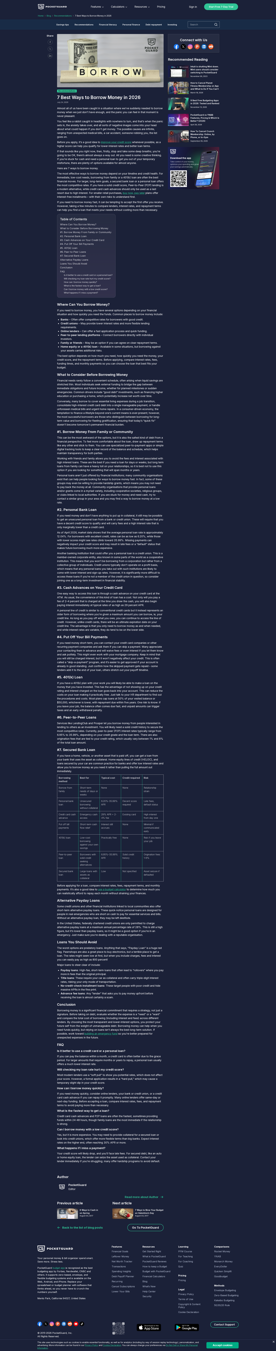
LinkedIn (64, 1324)
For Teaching (185, 1256)
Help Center (149, 1291)
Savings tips (62, 24)
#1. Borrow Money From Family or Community (85, 232)
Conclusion (66, 267)
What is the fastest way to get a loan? (82, 285)
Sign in (193, 6)
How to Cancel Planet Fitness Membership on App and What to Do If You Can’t (204, 86)
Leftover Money (120, 1256)
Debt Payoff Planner (123, 1276)
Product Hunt (57, 1324)
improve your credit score (116, 142)
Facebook (50, 42)
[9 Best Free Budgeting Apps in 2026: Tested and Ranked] (178, 104)
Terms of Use (185, 1299)
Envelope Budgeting (225, 1290)
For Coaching (185, 1261)
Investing (172, 24)
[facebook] (176, 46)
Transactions (119, 1266)
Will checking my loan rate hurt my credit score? (87, 278)
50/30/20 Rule (222, 1305)
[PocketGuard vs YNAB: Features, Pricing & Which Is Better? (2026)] (178, 120)
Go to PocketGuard (145, 1227)
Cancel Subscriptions (123, 1286)
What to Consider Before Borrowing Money (84, 228)
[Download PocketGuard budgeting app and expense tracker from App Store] (149, 1329)
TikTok (82, 1324)
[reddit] (210, 46)
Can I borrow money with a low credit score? (86, 289)
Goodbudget (221, 1276)
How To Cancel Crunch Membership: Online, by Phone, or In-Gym (202, 134)
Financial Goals (120, 1251)
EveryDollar (220, 1266)
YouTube (76, 1324)
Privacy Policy (186, 1294)
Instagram (51, 1324)
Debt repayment (154, 24)
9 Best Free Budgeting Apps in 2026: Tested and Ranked (204, 102)
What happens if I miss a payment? (81, 292)
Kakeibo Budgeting (224, 1300)
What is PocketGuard (154, 1256)
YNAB (217, 1256)
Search (216, 24)
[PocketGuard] (62, 1187)
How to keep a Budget (154, 1266)
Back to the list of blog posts (82, 1227)
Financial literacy (108, 24)
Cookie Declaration (188, 1312)
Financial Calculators (153, 1276)
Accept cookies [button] (222, 1345)
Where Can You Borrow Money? (78, 224)
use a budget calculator (112, 889)
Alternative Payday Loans (74, 259)
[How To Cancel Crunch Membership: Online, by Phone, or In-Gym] (178, 136)
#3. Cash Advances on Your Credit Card (82, 240)
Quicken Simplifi (223, 1271)
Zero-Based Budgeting (226, 1295)
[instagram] (190, 46)
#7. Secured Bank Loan (73, 255)
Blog (49, 15)
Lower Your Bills (121, 1291)
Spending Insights (121, 1271)
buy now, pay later (134, 192)
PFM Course (185, 1251)
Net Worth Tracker (122, 1261)
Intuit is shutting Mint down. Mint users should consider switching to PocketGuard (204, 69)
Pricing (161, 6)
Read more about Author (141, 1197)
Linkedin (50, 55)
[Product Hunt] (197, 46)
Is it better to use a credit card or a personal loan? (88, 275)
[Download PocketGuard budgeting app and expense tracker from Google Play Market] (187, 1329)
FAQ (62, 271)
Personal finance (131, 24)
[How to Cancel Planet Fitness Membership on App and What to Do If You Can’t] (178, 88)
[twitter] (183, 46)
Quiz (180, 1266)
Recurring (117, 1281)
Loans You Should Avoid (73, 263)
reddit (70, 1324)
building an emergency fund (100, 1033)
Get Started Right (151, 1251)
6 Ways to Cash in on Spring (89, 1211)
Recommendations (63, 15)
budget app (58, 1267)
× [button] (273, 1342)
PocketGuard (77, 1185)
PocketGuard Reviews (154, 1261)
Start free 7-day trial (221, 6)
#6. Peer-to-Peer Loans (73, 251)
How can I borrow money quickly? (80, 282)
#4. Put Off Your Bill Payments (77, 244)
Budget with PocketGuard (156, 1271)
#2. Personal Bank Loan (73, 236)
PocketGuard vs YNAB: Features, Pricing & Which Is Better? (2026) (204, 118)
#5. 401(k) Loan (68, 248)
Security (147, 1296)
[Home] (52, 6)
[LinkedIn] (204, 46)
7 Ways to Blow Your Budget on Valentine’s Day (149, 1211)
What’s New (149, 1286)
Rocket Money (222, 1251)
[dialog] (138, 1345)
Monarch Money (223, 1261)
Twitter (50, 48)
